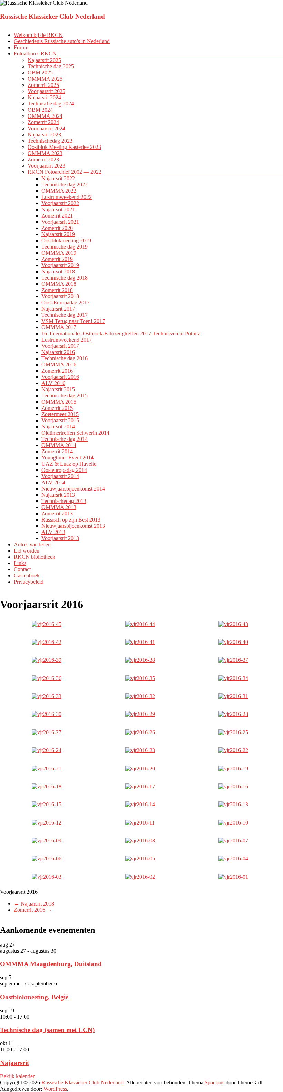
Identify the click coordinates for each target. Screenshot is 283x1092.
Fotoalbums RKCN (35, 54)
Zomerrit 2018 (57, 290)
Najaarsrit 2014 (58, 426)
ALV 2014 (53, 482)
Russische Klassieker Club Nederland (52, 16)
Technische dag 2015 (64, 395)
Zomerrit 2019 (57, 259)
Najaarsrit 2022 (58, 178)
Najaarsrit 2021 (58, 209)
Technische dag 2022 (64, 185)
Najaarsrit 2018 (58, 271)
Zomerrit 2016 (57, 371)
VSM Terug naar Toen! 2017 (73, 321)
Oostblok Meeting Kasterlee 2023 (64, 147)
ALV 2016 (53, 383)
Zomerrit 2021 (57, 216)
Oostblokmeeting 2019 (66, 240)
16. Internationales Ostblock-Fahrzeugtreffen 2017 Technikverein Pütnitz (120, 333)
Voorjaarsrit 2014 (60, 476)
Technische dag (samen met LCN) (47, 1029)
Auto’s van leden (32, 544)
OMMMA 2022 (58, 191)
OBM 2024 (40, 110)
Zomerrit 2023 (43, 159)
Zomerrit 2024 (43, 122)
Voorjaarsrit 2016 (60, 377)
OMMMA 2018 (58, 284)
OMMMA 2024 (45, 116)
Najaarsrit (14, 1062)
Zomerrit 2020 (57, 228)
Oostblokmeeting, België (34, 997)
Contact (22, 569)
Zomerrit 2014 (57, 451)
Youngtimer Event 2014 (67, 458)
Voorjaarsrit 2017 (60, 346)
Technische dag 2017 (64, 315)
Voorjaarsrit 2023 (46, 166)
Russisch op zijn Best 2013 (70, 520)
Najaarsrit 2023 (44, 135)
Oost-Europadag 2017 (65, 302)
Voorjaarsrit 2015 (60, 420)
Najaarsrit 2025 (44, 60)
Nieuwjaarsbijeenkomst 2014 (73, 489)
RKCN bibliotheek (34, 557)
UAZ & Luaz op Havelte (68, 464)
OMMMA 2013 (58, 507)
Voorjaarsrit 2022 (60, 203)
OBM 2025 (40, 72)
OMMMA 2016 (58, 364)
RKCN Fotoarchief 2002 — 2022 (64, 172)
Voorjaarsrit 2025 (46, 91)
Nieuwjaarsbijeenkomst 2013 (73, 526)
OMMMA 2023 (45, 153)
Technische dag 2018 (64, 278)
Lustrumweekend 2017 (66, 340)
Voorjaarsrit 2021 (60, 222)
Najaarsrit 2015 (58, 389)
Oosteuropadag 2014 (64, 470)
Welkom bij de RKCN (38, 35)
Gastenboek (27, 575)
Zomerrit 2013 (57, 513)
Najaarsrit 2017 (58, 309)
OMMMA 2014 (58, 445)
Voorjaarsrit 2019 (60, 265)
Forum (21, 47)
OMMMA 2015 (58, 402)
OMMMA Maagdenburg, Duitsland (51, 964)
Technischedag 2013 (63, 501)
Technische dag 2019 (64, 247)
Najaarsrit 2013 (58, 495)
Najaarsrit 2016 (58, 352)
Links (20, 563)
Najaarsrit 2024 (44, 97)
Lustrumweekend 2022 (66, 197)
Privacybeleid (28, 582)
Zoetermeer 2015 (60, 414)
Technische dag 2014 (64, 439)
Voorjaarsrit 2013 (60, 538)
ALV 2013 (53, 532)
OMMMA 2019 (58, 253)
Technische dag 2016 (64, 358)
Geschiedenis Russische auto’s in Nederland (62, 41)
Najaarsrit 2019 (58, 234)
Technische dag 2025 (51, 66)
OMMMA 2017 (58, 327)
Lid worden (26, 551)
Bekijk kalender (17, 1076)
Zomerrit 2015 (57, 408)
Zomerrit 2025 (43, 85)
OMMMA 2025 (45, 79)
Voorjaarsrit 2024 (46, 128)
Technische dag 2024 (51, 104)
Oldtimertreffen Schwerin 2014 (75, 433)
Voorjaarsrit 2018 (60, 296)
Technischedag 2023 (50, 141)
